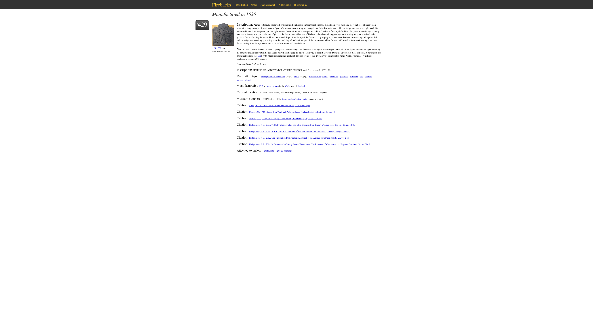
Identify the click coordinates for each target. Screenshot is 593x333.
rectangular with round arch (273, 76)
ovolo (296, 76)
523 (214, 48)
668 (259, 55)
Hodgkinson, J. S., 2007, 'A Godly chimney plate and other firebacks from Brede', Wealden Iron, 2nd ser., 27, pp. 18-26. (302, 124)
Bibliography (300, 4)
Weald (287, 85)
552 (219, 48)
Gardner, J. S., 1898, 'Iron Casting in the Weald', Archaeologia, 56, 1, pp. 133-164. (285, 118)
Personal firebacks (284, 150)
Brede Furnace (272, 85)
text (361, 76)
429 (202, 24)
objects (248, 79)
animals (368, 76)
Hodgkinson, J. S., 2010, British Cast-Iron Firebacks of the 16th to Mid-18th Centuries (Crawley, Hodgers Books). (299, 131)
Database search (267, 4)
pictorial (344, 76)
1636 (261, 85)
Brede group (269, 150)
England (301, 85)
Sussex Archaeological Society (295, 98)
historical (354, 76)
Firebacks (221, 4)
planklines (334, 76)
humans (240, 79)
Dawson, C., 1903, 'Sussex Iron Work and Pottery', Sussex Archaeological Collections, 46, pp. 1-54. (293, 111)
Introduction (242, 4)
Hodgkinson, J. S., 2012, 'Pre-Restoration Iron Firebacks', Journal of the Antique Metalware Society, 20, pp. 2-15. (299, 137)
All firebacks (285, 4)
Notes (254, 4)
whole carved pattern (318, 76)
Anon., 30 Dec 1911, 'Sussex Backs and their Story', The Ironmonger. (279, 105)
